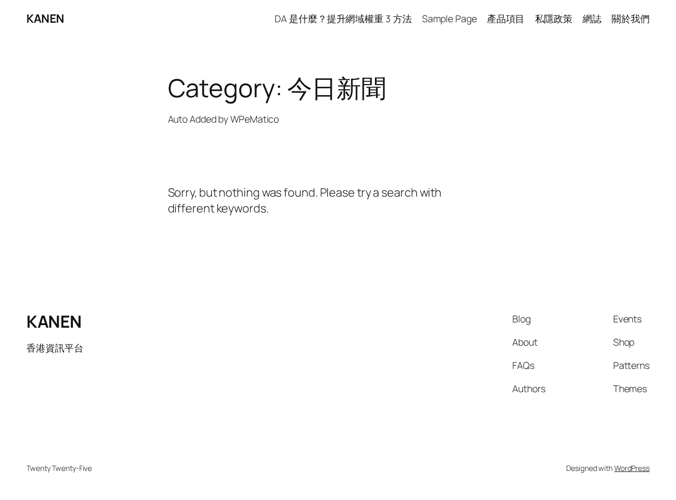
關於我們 (631, 18)
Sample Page (449, 18)
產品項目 (506, 18)
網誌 (592, 18)
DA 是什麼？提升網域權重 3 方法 (343, 18)
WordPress (632, 468)
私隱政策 (554, 18)
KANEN (45, 18)
